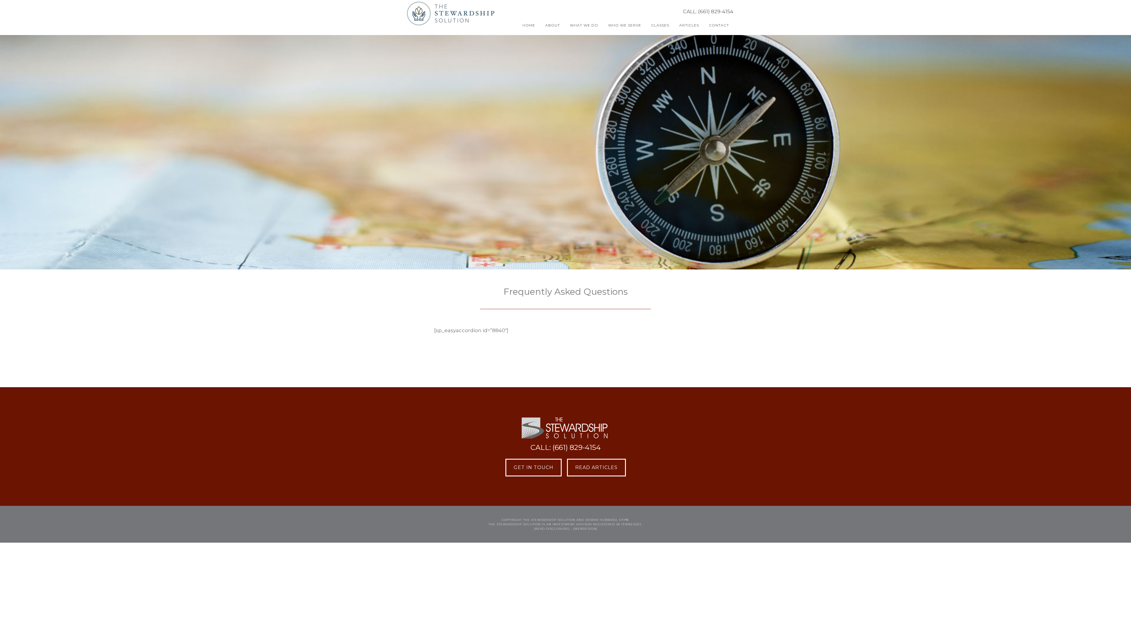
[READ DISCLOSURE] (552, 529)
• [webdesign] (584, 529)
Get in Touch (533, 467)
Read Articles (596, 467)
